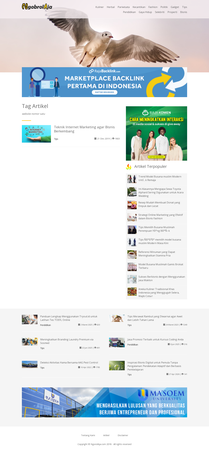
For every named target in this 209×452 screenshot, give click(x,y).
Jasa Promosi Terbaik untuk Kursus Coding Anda (155, 339)
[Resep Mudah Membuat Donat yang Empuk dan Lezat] (134, 204)
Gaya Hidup (145, 12)
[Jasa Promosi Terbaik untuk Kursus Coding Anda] (117, 343)
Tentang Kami (88, 435)
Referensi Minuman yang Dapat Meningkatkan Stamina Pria (156, 253)
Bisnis (183, 12)
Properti (172, 12)
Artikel (106, 435)
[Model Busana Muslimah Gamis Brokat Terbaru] (134, 266)
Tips (184, 7)
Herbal (111, 7)
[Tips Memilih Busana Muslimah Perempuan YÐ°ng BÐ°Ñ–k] (134, 229)
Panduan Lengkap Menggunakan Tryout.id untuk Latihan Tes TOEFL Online (68, 318)
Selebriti (159, 12)
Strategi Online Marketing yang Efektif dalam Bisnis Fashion (160, 216)
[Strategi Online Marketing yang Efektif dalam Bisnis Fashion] (134, 217)
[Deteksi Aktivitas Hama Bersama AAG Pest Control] (29, 364)
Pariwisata (124, 7)
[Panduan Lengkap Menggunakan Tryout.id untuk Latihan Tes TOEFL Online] (29, 319)
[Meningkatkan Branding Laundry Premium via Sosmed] (29, 341)
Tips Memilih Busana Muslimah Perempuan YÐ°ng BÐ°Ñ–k (156, 229)
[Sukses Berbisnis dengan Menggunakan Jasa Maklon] (134, 279)
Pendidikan (129, 12)
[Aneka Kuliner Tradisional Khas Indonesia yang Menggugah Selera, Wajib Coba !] (134, 291)
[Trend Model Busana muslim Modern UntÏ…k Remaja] (134, 178)
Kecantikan (139, 7)
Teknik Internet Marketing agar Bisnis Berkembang (84, 129)
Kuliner (99, 7)
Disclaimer (123, 435)
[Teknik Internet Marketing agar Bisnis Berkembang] (36, 133)
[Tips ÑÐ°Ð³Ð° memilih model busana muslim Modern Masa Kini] (134, 242)
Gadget (175, 7)
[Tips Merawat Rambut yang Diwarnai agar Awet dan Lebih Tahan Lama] (117, 318)
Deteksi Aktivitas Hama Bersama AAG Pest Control (69, 362)
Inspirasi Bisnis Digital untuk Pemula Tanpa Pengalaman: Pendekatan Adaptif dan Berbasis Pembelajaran (154, 366)
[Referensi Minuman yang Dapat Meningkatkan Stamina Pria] (134, 254)
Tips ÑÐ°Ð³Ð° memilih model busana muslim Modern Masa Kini (159, 241)
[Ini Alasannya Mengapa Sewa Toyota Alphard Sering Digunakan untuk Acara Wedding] (134, 193)
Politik (164, 7)
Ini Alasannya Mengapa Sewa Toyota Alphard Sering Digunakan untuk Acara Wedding (160, 192)
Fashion (152, 7)
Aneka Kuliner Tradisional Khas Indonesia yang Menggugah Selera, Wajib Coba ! (158, 292)
